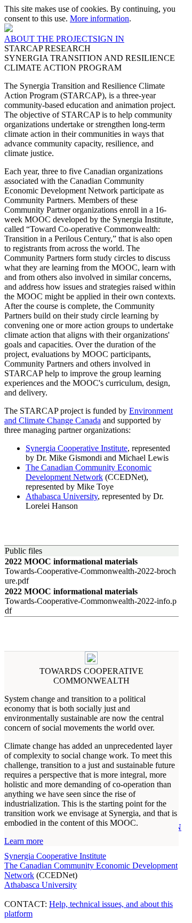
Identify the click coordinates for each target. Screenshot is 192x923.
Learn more (23, 841)
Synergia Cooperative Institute (76, 448)
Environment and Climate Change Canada (88, 415)
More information (99, 18)
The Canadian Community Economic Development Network (88, 472)
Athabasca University (62, 496)
